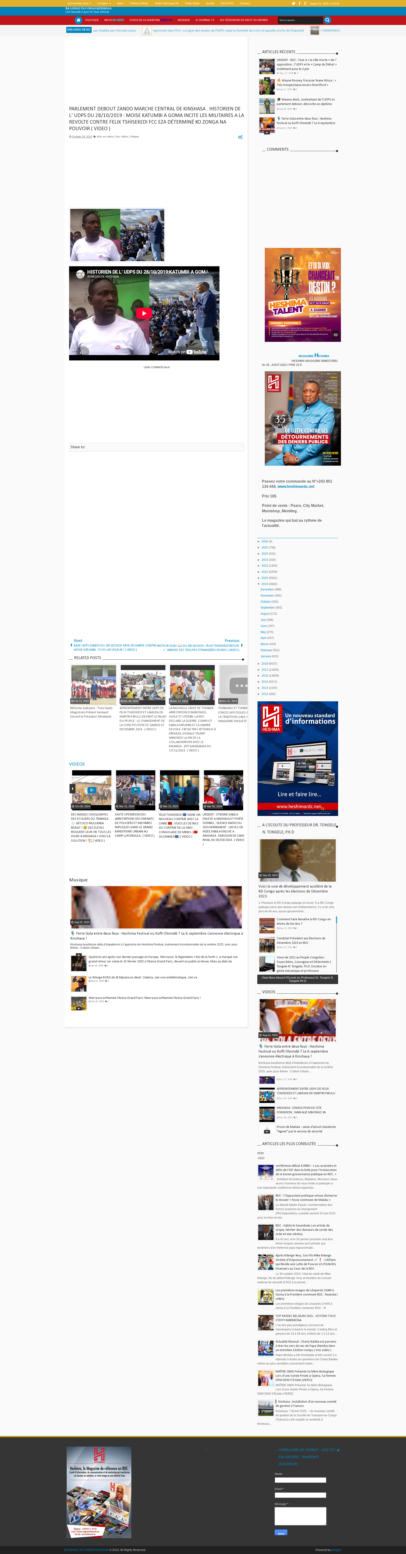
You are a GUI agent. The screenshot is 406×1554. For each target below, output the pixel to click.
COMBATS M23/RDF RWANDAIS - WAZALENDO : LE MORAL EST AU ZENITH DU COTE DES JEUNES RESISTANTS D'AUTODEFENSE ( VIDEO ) (150, 823)
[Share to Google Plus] (79, 807)
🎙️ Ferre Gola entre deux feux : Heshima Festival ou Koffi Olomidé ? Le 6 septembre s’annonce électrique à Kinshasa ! (306, 88)
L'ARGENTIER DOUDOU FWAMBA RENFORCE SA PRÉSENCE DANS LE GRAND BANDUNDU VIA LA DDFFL (313, 30)
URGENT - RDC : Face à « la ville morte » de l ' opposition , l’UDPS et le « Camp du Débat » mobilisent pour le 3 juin (307, 64)
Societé (210, 3)
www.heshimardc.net (296, 486)
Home (78, 20)
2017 (265, 669)
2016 (265, 675)
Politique (92, 20)
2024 (265, 553)
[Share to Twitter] (73, 807)
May (264, 632)
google (306, 3)
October (266, 601)
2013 (265, 694)
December (268, 589)
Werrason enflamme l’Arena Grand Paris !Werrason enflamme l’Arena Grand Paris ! (145, 960)
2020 (265, 578)
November (268, 595)
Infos (114, 20)
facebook (300, 3)
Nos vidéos (121, 136)
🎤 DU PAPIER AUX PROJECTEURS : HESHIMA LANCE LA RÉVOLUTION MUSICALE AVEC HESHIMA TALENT (306, 126)
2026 (265, 541)
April (264, 638)
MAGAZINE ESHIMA (314, 356)
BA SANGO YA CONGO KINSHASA (89, 8)
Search (327, 20)
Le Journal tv (204, 20)
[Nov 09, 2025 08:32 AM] (237, 30)
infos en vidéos (105, 136)
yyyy (260, 1153)
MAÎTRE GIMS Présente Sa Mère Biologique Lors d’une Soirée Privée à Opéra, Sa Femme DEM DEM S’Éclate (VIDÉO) (306, 1376)
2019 (265, 584)
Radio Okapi (192, 3)
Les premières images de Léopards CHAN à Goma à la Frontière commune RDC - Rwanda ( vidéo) (307, 1295)
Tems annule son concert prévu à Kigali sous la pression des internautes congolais (144, 1001)
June (264, 626)
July (263, 620)
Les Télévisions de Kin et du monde (244, 20)
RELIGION (227, 3)
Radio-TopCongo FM (167, 3)
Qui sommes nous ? (79, 3)
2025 (265, 547)
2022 (265, 565)
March (265, 644)
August (265, 613)
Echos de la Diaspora (151, 20)
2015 (265, 681)
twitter (294, 3)
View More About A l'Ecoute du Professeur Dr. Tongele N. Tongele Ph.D (298, 979)
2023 (265, 559)
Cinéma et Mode (139, 3)
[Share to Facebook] (111, 807)
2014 (265, 688)
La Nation (102, 3)
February (267, 650)
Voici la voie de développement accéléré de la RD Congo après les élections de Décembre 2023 (295, 891)
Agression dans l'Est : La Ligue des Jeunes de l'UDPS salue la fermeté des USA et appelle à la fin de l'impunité (150, 30)
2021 (265, 571)
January (266, 656)
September (268, 607)
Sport (120, 3)
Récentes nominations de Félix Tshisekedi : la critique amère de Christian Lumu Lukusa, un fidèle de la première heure (306, 107)
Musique (184, 20)
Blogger (337, 1550)
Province (245, 3)
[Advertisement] (156, 73)
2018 (265, 663)
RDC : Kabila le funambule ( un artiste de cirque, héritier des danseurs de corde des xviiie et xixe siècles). (304, 1230)
